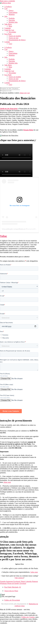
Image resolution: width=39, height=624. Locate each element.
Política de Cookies (28, 617)
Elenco (11, 10)
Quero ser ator (13, 38)
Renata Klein (28, 130)
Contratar (7, 28)
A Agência (8, 6)
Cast (5, 8)
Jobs (5, 16)
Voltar (3, 236)
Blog (10, 26)
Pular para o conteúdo (7, 1)
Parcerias (12, 20)
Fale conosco (19, 578)
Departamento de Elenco (17, 40)
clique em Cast (25, 93)
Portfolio (12, 18)
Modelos (12, 14)
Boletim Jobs (13, 22)
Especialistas (13, 12)
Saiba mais (34, 572)
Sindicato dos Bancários (9, 109)
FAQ (10, 44)
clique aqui (7, 482)
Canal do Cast (9, 30)
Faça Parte (7, 34)
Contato (7, 42)
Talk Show (8, 24)
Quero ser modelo (15, 36)
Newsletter (12, 32)
